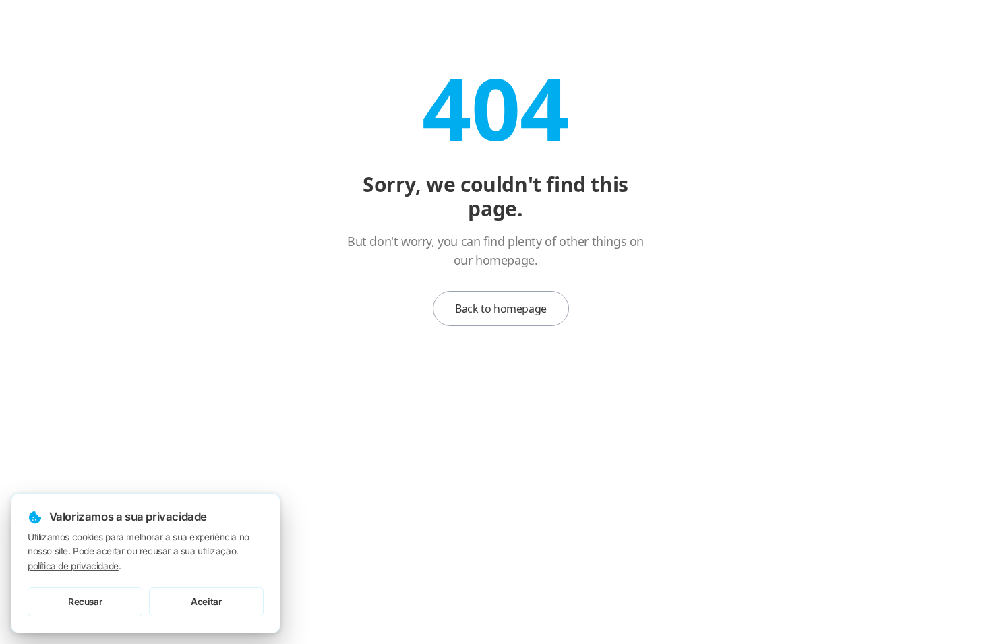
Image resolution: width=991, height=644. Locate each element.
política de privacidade (73, 565)
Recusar (85, 601)
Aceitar (206, 601)
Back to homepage (501, 308)
